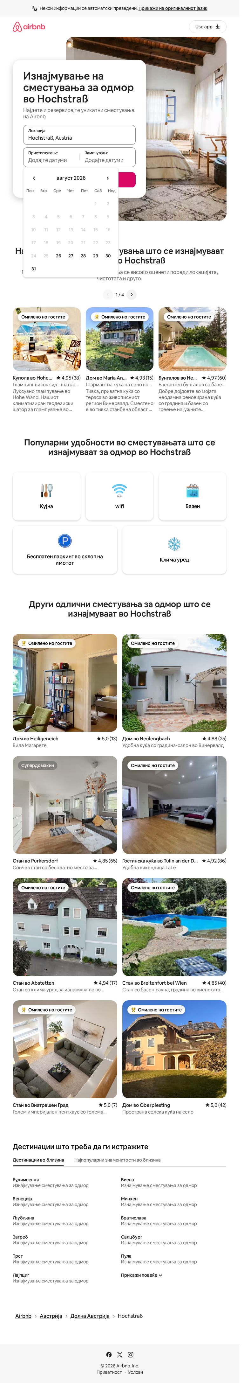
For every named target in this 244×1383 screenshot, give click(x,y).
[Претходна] (108, 295)
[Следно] (131, 295)
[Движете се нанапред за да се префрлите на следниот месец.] (107, 178)
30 (108, 256)
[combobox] (79, 138)
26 (58, 256)
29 (95, 256)
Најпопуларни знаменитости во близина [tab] (117, 1160)
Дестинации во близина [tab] (38, 1160)
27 (70, 256)
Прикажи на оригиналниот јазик (173, 8)
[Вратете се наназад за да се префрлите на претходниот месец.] (34, 178)
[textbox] (51, 160)
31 (33, 269)
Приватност (109, 1372)
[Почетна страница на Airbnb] (29, 27)
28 (83, 256)
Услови (135, 1372)
